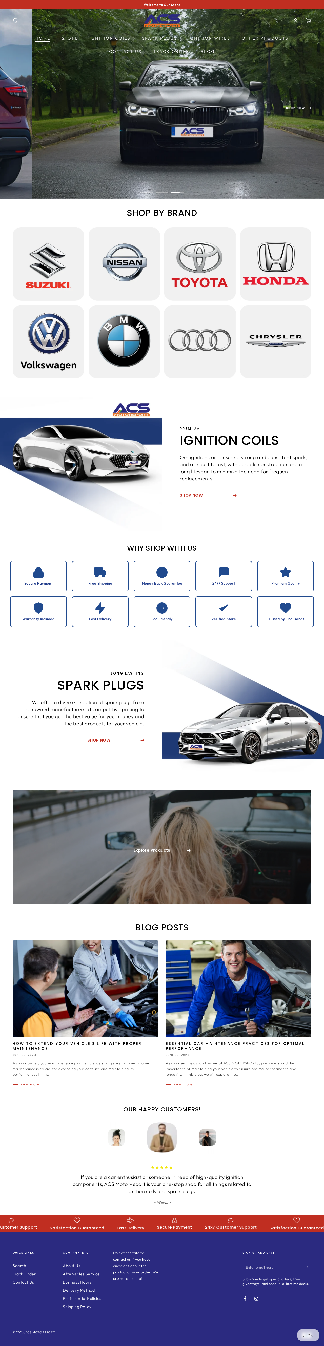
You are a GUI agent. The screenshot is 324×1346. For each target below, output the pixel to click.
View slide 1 (146, 188)
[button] (15, 20)
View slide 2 (162, 188)
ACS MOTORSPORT (40, 1332)
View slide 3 (177, 188)
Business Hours (77, 1282)
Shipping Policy (77, 1306)
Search (19, 1265)
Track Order (24, 1273)
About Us (71, 1265)
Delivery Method (79, 1290)
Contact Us (23, 1282)
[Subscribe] (308, 1267)
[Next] (219, 1137)
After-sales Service (81, 1273)
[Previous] (105, 1137)
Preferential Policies (82, 1298)
